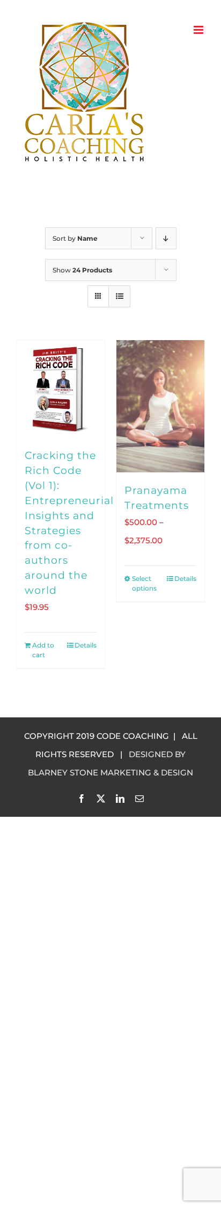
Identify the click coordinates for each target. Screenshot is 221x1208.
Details (86, 645)
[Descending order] (166, 238)
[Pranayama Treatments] (160, 406)
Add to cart (43, 650)
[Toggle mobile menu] (199, 29)
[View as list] (119, 296)
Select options (144, 583)
